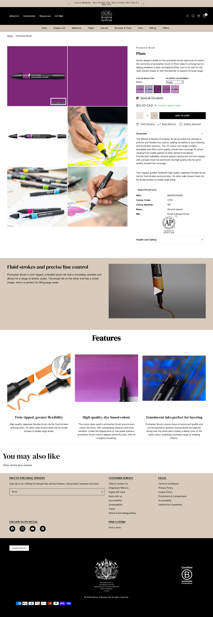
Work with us (115, 496)
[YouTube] (33, 529)
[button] (157, 290)
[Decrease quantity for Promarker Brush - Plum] (139, 115)
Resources (45, 16)
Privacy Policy (165, 487)
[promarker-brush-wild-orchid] (175, 89)
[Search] (193, 16)
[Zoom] (61, 52)
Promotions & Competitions (172, 496)
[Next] (143, 3)
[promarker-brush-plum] (157, 89)
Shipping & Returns (119, 487)
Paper (91, 28)
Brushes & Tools (123, 28)
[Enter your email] (101, 491)
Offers (166, 28)
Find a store (115, 527)
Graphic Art (59, 28)
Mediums (76, 28)
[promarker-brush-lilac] (149, 89)
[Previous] (69, 3)
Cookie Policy (165, 492)
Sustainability (115, 504)
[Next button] (205, 394)
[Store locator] (199, 16)
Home (10, 36)
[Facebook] (12, 529)
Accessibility (115, 500)
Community (29, 16)
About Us (14, 16)
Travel (112, 508)
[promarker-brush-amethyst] (140, 89)
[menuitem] (14, 16)
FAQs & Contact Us (118, 483)
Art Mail (59, 16)
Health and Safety (146, 239)
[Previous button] (7, 394)
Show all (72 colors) (152, 98)
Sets (140, 28)
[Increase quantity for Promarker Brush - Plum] (154, 115)
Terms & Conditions (168, 483)
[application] (157, 291)
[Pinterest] (43, 529)
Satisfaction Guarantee (170, 504)
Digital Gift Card (117, 492)
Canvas (104, 28)
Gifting (152, 28)
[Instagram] (22, 529)
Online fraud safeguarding (122, 513)
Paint (44, 28)
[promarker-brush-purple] (166, 89)
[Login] (187, 16)
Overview (141, 133)
